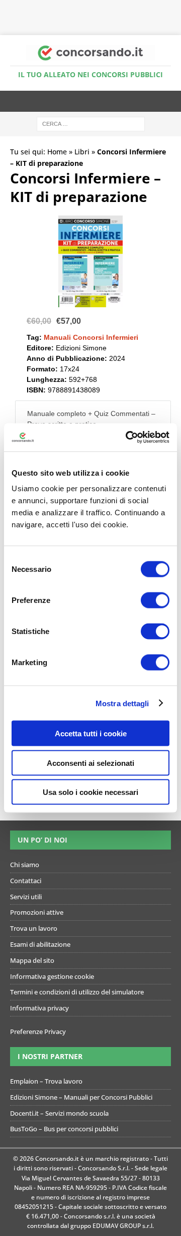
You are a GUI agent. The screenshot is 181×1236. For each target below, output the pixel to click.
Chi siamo (24, 864)
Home (57, 151)
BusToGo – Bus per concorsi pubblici (64, 1128)
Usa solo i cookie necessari (90, 792)
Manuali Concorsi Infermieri (91, 337)
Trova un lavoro (33, 928)
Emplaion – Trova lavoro (46, 1081)
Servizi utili (26, 896)
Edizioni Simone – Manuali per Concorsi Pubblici (81, 1097)
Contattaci (25, 880)
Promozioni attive (36, 912)
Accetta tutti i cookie (91, 733)
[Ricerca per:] (91, 123)
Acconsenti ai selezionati (90, 762)
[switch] (155, 600)
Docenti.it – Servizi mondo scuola (59, 1113)
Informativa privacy (39, 1007)
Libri (81, 151)
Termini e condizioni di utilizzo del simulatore (77, 991)
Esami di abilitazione (40, 944)
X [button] (175, 10)
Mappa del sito (32, 960)
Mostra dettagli (122, 703)
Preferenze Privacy (38, 1031)
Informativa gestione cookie (52, 976)
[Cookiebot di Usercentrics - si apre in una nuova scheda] (127, 437)
